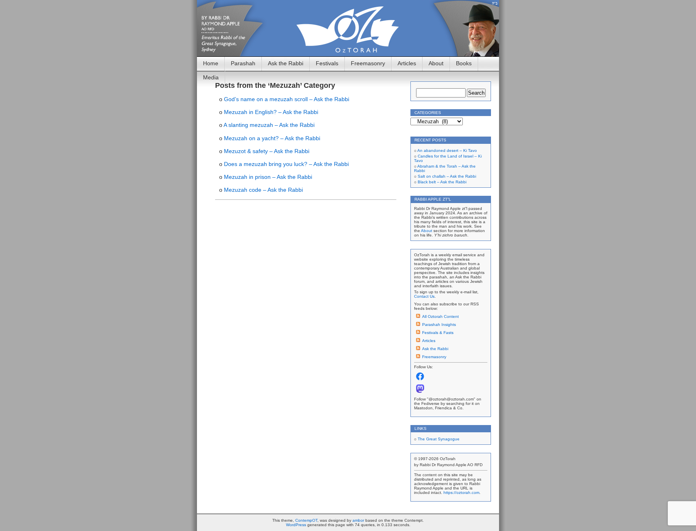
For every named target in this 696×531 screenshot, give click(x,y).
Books (464, 63)
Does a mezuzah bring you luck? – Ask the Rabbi (286, 164)
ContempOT (306, 520)
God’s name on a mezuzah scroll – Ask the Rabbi (286, 99)
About (436, 63)
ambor (358, 520)
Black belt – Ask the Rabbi (442, 182)
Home (210, 63)
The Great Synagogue (439, 439)
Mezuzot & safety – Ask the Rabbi (266, 151)
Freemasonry (368, 63)
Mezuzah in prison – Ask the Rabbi (268, 177)
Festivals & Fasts (438, 332)
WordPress (296, 525)
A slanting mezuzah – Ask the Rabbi (269, 125)
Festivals (327, 63)
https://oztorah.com (461, 492)
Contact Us (424, 296)
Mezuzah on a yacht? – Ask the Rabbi (272, 138)
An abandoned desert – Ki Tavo (447, 150)
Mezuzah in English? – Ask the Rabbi (271, 112)
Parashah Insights (439, 324)
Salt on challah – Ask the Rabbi (447, 176)
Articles (407, 63)
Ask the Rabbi (285, 63)
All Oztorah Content (440, 316)
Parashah (243, 63)
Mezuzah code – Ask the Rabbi (263, 190)
